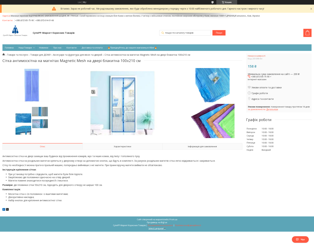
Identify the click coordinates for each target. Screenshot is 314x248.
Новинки (43, 47)
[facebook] (3, 209)
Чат (303, 239)
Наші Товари (25, 47)
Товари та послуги (17, 54)
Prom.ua (173, 219)
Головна (9, 47)
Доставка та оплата (92, 47)
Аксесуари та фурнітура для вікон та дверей (77, 54)
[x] (7, 209)
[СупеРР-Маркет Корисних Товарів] (16, 31)
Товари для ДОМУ (40, 54)
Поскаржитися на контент (160, 225)
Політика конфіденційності (188, 225)
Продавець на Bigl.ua (157, 222)
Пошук (219, 33)
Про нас (57, 47)
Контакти (72, 47)
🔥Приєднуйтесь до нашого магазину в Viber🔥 (132, 47)
